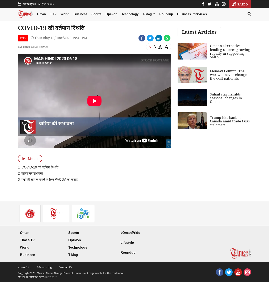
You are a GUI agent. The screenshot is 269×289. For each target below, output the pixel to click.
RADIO (242, 4)
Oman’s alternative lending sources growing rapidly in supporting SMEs (230, 51)
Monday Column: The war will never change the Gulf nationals (228, 75)
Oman (41, 14)
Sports (96, 14)
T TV (23, 38)
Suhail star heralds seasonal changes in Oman (226, 98)
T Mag (73, 255)
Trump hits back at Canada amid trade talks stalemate (230, 121)
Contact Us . (66, 267)
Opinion (111, 14)
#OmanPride (130, 233)
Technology (129, 14)
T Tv (53, 14)
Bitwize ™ (51, 277)
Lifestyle (127, 242)
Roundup (166, 14)
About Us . (24, 267)
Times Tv (27, 240)
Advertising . (45, 267)
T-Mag (148, 14)
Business (80, 14)
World (65, 14)
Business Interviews (192, 14)
